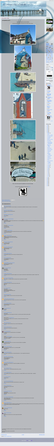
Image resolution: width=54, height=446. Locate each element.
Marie (4, 308)
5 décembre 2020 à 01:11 (9, 210)
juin (48, 170)
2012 (47, 185)
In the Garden (49, 91)
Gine (4, 331)
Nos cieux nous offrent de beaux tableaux (49, 143)
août (48, 168)
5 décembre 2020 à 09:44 (8, 294)
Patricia (29, 186)
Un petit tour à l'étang (49, 149)
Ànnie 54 (5, 385)
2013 (47, 184)
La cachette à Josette (49, 115)
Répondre (5, 212)
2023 (47, 128)
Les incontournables (49, 155)
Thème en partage (49, 45)
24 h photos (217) (49, 158)
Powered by (47, 78)
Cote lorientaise (48, 59)
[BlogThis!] (12, 200)
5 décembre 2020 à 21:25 (8, 385)
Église (51, 59)
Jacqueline (5, 346)
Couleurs (48, 55)
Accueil (23, 434)
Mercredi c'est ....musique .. (49, 154)
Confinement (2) (49, 163)
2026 (47, 125)
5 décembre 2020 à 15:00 (7, 331)
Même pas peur (49, 144)
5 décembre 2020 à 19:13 (8, 372)
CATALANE (5, 273)
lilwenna (5, 303)
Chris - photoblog (49, 112)
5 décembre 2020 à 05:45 (10, 225)
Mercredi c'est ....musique (50, 54)
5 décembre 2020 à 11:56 (8, 312)
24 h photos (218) (49, 150)
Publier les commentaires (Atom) (7, 436)
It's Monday (49, 110)
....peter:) (5, 372)
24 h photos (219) (49, 141)
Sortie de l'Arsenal (49, 148)
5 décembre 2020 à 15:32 (9, 336)
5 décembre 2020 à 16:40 (10, 356)
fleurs (52, 47)
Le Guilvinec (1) (49, 157)
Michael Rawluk (5, 214)
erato (4, 341)
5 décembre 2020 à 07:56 (9, 253)
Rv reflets (48, 152)
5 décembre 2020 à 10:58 (8, 303)
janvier (48, 176)
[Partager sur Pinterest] (14, 200)
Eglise (49, 53)
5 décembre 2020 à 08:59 (9, 273)
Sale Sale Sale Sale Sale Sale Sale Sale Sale (50, 101)
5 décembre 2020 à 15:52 (8, 341)
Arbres (52, 53)
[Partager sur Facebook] (13, 200)
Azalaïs (4, 294)
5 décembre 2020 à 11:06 (8, 308)
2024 (47, 127)
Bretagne (47, 43)
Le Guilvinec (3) (49, 151)
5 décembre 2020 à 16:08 (8, 352)
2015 (47, 182)
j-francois (5, 312)
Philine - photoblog (49, 100)
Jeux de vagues (49, 140)
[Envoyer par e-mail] (11, 200)
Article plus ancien (42, 434)
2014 (47, 183)
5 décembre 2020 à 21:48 (9, 391)
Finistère (47, 51)
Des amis (48, 159)
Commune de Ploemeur (49, 58)
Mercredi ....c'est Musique (49, 145)
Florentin (5, 402)
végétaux (50, 50)
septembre (49, 167)
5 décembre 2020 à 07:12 (9, 235)
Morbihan (47, 44)
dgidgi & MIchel (5, 356)
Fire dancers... (49, 107)
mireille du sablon (6, 362)
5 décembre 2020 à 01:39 (10, 214)
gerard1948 (5, 391)
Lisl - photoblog (48, 103)
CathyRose (5, 235)
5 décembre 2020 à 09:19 (9, 282)
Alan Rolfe (5, 253)
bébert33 (5, 352)
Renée (4, 322)
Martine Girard (5, 210)
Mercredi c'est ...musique (50, 139)
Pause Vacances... (51, 117)
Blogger (31, 440)
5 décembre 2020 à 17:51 (10, 362)
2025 (47, 126)
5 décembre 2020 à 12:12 (11, 317)
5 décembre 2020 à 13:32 (8, 322)
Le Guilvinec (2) (49, 156)
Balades (49, 48)
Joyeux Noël (48, 138)
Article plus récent (4, 434)
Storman (27, 440)
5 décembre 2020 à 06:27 (9, 230)
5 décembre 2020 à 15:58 (9, 346)
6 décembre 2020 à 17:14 (8, 402)
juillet (48, 169)
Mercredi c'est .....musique (48, 162)
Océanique (5, 282)
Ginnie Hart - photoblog (49, 109)
